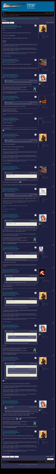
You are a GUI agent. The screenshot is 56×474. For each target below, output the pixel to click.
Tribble (40, 66)
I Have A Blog (5, 211)
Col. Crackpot (7, 249)
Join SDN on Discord (7, 163)
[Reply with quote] (35, 25)
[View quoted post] (12, 80)
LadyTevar (41, 82)
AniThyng (41, 118)
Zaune (6, 191)
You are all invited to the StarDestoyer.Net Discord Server (20, 18)
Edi (7, 20)
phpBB (24, 464)
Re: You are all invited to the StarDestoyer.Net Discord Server (11, 60)
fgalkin (4, 206)
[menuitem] (4, 13)
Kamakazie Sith (42, 277)
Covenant (16, 50)
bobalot (40, 32)
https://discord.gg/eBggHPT (9, 35)
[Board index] (14, 5)
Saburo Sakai (23, 53)
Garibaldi (16, 153)
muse (40, 103)
